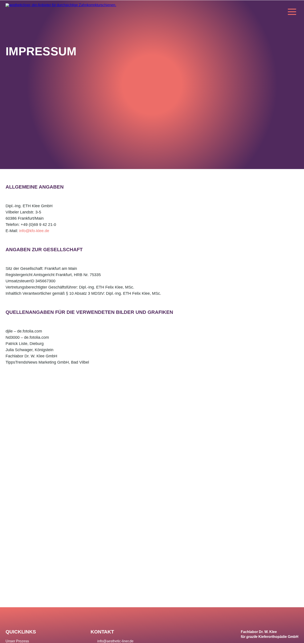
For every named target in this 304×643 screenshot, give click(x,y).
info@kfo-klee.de (34, 231)
